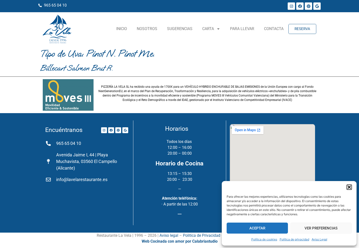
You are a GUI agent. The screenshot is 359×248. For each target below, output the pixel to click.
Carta (208, 28)
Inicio (121, 28)
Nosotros (147, 28)
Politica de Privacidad (201, 235)
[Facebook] (300, 6)
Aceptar (257, 228)
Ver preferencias (321, 228)
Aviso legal (168, 235)
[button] (349, 187)
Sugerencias (179, 28)
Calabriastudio (205, 241)
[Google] (317, 6)
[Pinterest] (308, 6)
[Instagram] (291, 6)
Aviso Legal (319, 239)
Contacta (274, 28)
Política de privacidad (294, 239)
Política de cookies (264, 239)
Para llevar (242, 28)
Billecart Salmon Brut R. (76, 68)
